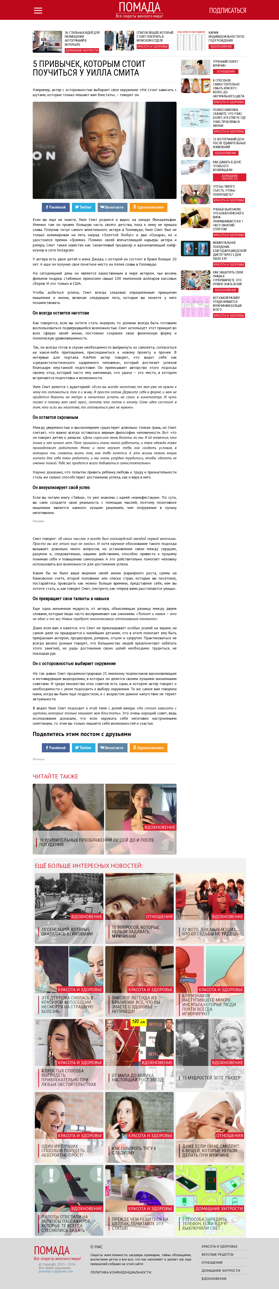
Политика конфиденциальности (120, 1272)
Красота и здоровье (220, 1246)
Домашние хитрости (221, 1270)
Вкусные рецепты (217, 1254)
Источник (39, 759)
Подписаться (227, 10)
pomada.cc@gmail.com (56, 1271)
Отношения (212, 1262)
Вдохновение (214, 1278)
